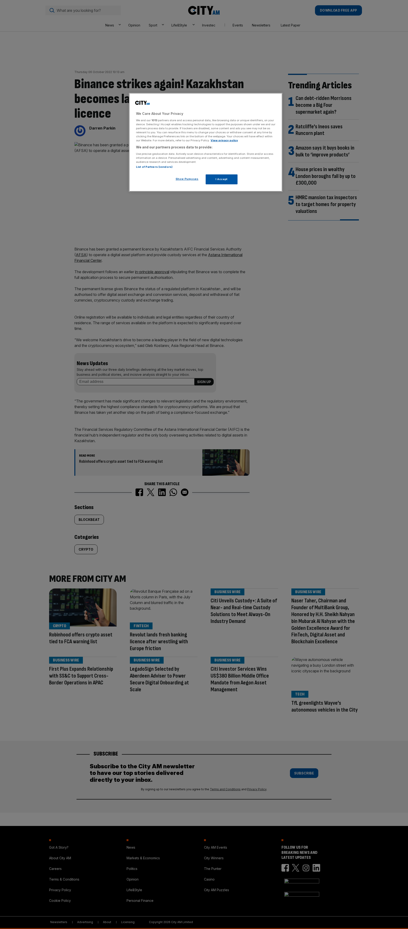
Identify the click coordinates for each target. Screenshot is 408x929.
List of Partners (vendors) (154, 167)
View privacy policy (224, 140)
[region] (205, 142)
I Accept (222, 179)
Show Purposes (187, 179)
